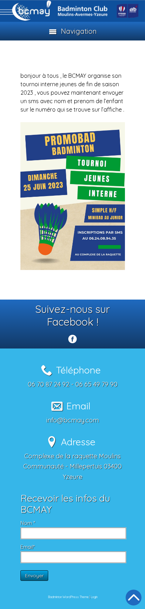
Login (93, 597)
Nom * (27, 523)
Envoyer (34, 575)
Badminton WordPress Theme (68, 597)
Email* (27, 547)
